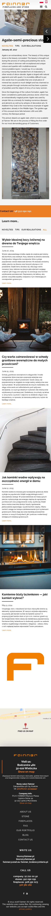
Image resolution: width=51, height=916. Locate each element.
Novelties (7, 46)
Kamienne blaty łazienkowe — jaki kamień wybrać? (25, 596)
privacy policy (25, 909)
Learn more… (7, 283)
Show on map (26, 771)
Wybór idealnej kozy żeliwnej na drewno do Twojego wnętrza (23, 241)
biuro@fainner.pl (25, 856)
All (45, 230)
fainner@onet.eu (11, 862)
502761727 (22, 789)
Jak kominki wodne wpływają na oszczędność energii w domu (23, 479)
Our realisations (31, 46)
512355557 (32, 789)
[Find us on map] (25, 727)
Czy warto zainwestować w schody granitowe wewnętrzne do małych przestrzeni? (25, 360)
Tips (17, 46)
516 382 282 (25, 885)
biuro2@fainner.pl (25, 859)
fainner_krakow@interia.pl (34, 862)
